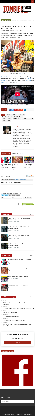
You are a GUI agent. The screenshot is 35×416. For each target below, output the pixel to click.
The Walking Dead (9, 104)
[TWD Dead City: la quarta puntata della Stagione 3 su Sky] (4, 229)
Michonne (28, 80)
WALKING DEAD (18, 116)
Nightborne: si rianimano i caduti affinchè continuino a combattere (15, 303)
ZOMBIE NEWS (17, 118)
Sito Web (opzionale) (27, 197)
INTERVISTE (21, 114)
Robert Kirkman (5, 77)
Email (13, 197)
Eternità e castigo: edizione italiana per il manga (6, 166)
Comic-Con (20, 73)
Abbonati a (4, 204)
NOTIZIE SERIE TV (7, 116)
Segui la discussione (32, 176)
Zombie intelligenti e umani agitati (11, 316)
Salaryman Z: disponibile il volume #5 (18, 285)
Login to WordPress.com (14, 195)
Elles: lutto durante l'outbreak (10, 312)
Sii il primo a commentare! (20, 179)
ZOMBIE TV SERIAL (28, 118)
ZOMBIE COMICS (6, 118)
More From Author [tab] (17, 153)
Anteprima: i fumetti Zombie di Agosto (17, 166)
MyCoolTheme (11, 414)
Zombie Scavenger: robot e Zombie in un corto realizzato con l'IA (18, 308)
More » (8, 20)
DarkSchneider (5, 30)
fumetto (30, 78)
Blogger (31, 414)
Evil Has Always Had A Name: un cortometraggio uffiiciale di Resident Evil (17, 325)
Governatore (4, 82)
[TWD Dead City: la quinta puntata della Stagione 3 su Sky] (4, 220)
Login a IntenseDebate (5, 195)
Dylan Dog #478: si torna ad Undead (29, 165)
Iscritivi (17, 342)
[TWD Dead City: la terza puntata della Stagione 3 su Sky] (4, 237)
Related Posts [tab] (6, 153)
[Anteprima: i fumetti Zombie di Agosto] (17, 160)
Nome (2, 197)
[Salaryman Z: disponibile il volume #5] (4, 287)
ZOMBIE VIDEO (6, 120)
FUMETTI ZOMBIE (11, 114)
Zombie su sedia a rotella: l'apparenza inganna (14, 320)
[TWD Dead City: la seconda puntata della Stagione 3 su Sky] (4, 246)
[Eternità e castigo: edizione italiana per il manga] (6, 160)
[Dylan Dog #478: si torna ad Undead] (29, 160)
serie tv (3, 80)
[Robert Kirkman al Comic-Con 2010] (17, 56)
